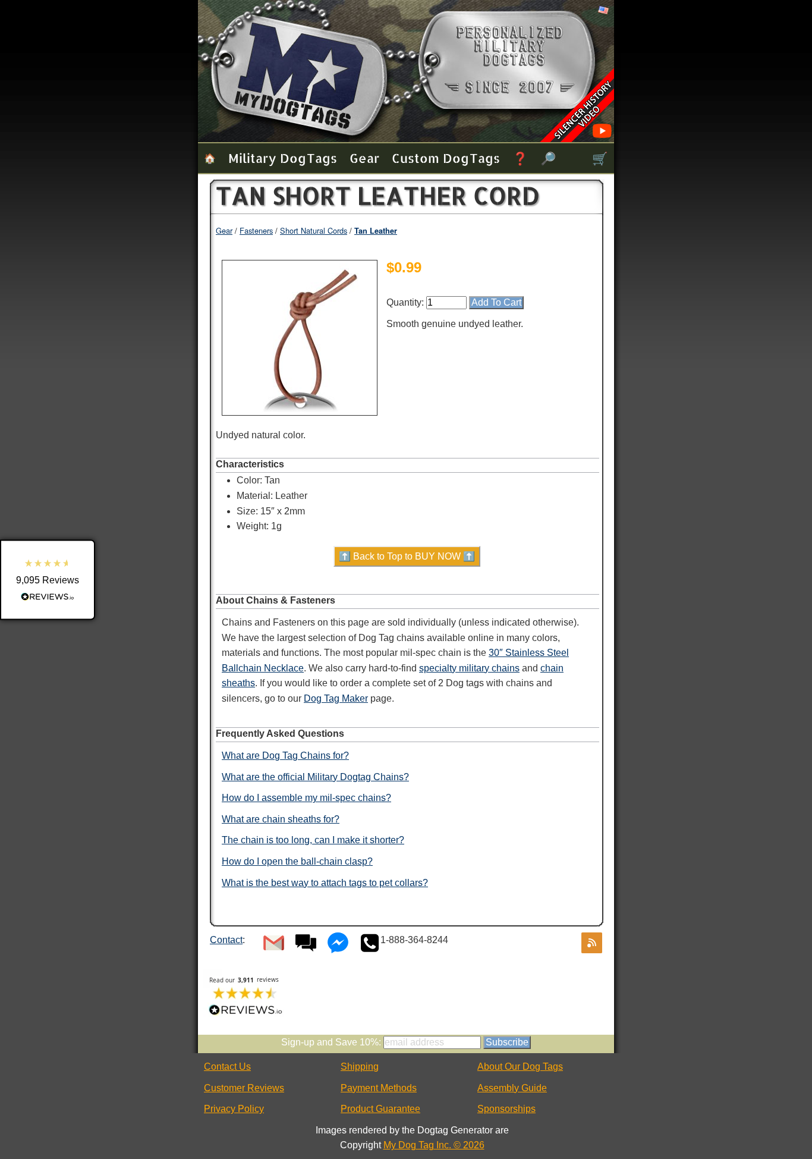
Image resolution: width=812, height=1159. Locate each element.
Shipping (360, 1066)
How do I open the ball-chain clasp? (297, 861)
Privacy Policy (234, 1109)
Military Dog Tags (282, 158)
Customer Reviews (244, 1088)
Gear (364, 158)
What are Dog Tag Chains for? (285, 755)
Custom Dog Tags (446, 158)
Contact (226, 940)
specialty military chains (469, 668)
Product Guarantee (380, 1109)
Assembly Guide (512, 1088)
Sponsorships (506, 1109)
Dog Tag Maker (336, 698)
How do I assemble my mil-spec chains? (306, 798)
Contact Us (227, 1066)
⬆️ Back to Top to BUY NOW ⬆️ (407, 556)
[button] (47, 579)
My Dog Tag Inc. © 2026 (433, 1145)
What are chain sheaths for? (280, 819)
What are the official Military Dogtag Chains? (315, 777)
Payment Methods (379, 1088)
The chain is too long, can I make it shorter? (313, 840)
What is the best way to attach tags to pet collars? (325, 883)
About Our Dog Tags (520, 1066)
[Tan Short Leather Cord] (299, 409)
